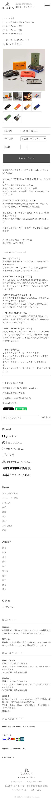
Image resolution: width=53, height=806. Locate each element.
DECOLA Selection (26, 22)
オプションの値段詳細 (13, 383)
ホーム (5, 18)
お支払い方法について (34, 781)
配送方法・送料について (14, 786)
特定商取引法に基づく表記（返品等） (20, 388)
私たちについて (16, 781)
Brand (13, 22)
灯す (21, 26)
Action (13, 26)
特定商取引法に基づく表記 (37, 786)
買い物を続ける (10, 403)
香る (21, 34)
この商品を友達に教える (14, 393)
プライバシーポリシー (19, 790)
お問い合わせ (36, 790)
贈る (21, 30)
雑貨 (12, 18)
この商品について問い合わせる (17, 398)
